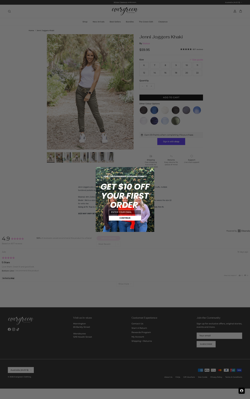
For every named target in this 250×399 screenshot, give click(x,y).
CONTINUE (125, 218)
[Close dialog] (150, 170)
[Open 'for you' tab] (242, 391)
